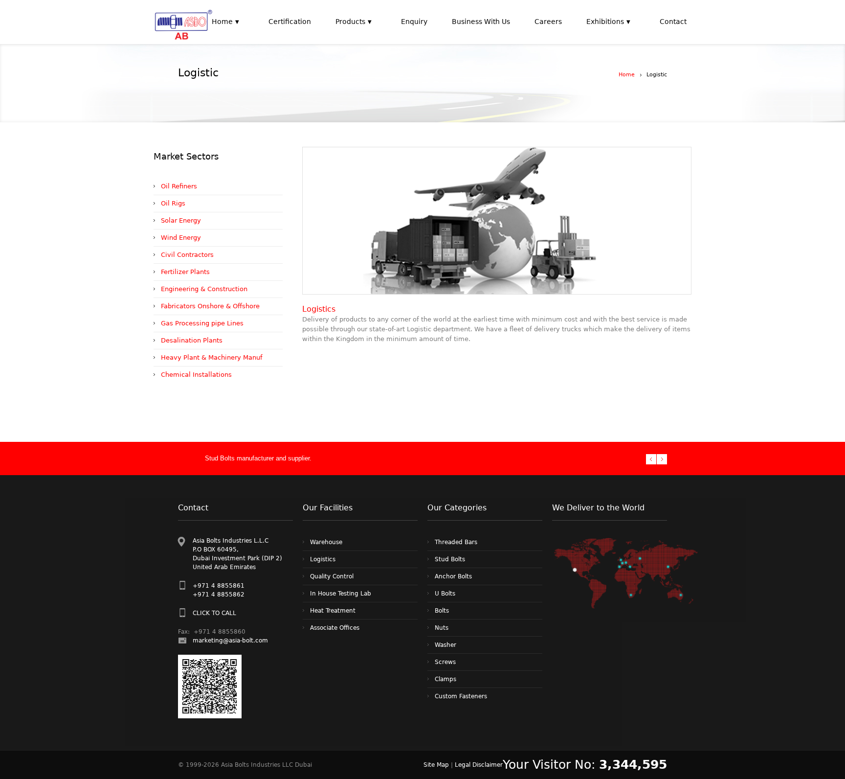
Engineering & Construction (204, 289)
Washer (445, 645)
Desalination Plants (191, 340)
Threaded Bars (456, 542)
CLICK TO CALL (214, 613)
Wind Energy (181, 237)
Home (627, 74)
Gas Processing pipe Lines (202, 323)
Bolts (442, 610)
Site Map (436, 764)
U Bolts (445, 593)
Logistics (322, 559)
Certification (289, 21)
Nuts (441, 627)
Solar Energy (181, 220)
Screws (445, 662)
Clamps (445, 679)
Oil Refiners (179, 186)
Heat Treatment (333, 610)
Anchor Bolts (453, 576)
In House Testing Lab (340, 593)
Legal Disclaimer (479, 764)
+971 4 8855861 (219, 585)
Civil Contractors (187, 254)
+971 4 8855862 (219, 594)
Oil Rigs (173, 203)
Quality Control (332, 576)
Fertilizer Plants (185, 271)
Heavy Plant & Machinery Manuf (212, 357)
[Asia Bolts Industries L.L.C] (183, 22)
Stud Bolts (450, 559)
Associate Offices (334, 627)
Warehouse (326, 542)
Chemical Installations (196, 374)
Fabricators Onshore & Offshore (210, 306)
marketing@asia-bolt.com (230, 640)
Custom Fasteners (461, 696)
